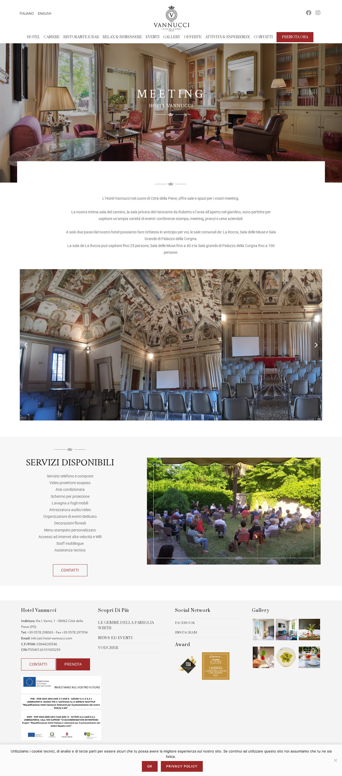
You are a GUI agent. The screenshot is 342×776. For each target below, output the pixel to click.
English (44, 13)
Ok (149, 766)
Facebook (185, 623)
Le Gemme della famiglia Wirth (126, 625)
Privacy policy (181, 766)
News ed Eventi (115, 638)
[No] (335, 760)
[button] (25, 344)
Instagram (186, 632)
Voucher (108, 648)
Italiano (27, 13)
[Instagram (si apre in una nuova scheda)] (317, 13)
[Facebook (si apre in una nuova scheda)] (308, 13)
